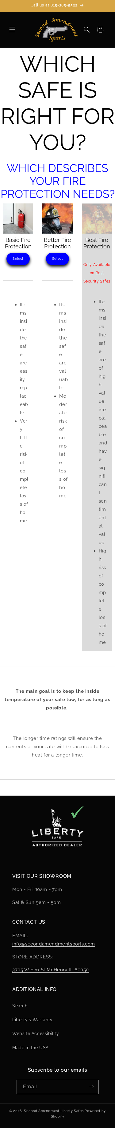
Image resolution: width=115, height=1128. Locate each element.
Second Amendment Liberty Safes (53, 1111)
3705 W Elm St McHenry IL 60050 (50, 970)
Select (18, 259)
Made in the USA (30, 1047)
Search (20, 1005)
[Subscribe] (91, 1087)
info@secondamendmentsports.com (53, 944)
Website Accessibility (35, 1033)
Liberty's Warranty (32, 1019)
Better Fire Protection (57, 243)
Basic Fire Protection (18, 243)
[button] (12, 29)
